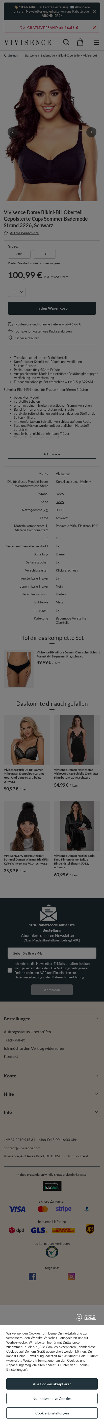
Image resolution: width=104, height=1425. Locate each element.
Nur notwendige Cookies (52, 1398)
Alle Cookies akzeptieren (52, 1384)
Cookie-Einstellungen (52, 1413)
